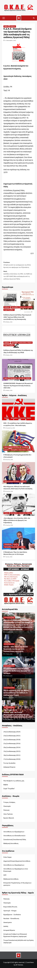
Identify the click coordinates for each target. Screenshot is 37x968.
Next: (17, 275)
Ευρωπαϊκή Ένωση (10, 907)
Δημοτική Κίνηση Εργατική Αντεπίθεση (16, 861)
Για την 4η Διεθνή (9, 763)
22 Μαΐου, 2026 (8, 390)
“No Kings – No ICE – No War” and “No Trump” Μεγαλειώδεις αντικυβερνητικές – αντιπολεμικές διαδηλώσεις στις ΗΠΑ (17, 713)
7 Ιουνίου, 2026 (8, 557)
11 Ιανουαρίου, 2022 (10, 40)
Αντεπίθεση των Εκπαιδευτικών (14, 835)
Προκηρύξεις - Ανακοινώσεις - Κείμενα (22, 307)
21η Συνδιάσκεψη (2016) (11, 743)
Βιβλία (6, 26)
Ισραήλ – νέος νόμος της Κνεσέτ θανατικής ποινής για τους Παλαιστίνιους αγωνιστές (15, 649)
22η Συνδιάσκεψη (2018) (11, 739)
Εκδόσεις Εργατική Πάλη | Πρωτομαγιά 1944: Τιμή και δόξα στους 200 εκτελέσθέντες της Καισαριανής (17, 317)
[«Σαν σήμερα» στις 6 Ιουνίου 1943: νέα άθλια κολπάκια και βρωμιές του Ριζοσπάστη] (18, 505)
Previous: (17, 264)
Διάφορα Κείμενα (9, 767)
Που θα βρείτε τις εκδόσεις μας (13, 781)
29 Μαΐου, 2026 (8, 322)
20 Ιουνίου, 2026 (9, 491)
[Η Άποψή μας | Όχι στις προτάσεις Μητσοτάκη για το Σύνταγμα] (18, 538)
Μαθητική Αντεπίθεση (10, 843)
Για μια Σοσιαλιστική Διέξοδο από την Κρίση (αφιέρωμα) (18, 941)
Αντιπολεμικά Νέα (9, 617)
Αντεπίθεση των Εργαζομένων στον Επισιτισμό (15, 870)
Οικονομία (7, 806)
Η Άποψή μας (24, 447)
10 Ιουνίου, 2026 (9, 525)
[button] (3, 18)
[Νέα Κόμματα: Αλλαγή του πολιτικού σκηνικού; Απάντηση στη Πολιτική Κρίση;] (18, 473)
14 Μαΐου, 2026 (8, 676)
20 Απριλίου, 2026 (9, 698)
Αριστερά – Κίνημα (9, 910)
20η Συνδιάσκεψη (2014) (11, 747)
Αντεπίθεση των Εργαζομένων (13, 831)
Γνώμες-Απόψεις (9, 802)
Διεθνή (5, 926)
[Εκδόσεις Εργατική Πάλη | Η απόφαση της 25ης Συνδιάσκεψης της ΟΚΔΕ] (18, 337)
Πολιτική (6, 810)
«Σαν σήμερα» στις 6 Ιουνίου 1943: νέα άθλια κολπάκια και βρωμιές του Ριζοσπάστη (16, 520)
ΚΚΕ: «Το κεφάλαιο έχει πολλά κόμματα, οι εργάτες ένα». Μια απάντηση (17, 424)
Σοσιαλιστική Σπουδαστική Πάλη (14, 839)
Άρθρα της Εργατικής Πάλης (11, 447)
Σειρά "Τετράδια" (9, 310)
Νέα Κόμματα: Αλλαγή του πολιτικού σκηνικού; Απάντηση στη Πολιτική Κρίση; (17, 487)
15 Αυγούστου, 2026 (10, 428)
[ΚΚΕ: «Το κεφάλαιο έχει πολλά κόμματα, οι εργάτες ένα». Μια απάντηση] (18, 410)
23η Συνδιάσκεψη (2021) (11, 735)
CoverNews (30, 962)
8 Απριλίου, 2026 (9, 720)
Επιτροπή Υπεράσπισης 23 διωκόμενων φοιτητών (17, 884)
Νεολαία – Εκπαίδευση (11, 918)
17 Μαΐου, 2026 (8, 654)
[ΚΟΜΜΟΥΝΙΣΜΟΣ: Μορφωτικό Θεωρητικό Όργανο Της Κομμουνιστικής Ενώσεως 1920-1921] (18, 370)
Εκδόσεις (12, 26)
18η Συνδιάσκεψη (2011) (11, 755)
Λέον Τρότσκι (8, 814)
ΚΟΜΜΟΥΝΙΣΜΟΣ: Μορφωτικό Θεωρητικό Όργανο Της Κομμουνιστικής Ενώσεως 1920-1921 (18, 385)
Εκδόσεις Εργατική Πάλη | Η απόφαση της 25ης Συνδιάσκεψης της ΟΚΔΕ (18, 351)
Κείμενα (6, 418)
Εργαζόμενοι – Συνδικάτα (12, 914)
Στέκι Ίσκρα (7, 857)
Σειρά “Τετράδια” (9, 788)
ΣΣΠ (4, 875)
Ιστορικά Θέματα (9, 930)
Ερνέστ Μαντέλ (8, 818)
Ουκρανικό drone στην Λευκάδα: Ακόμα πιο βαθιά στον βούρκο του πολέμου (16, 670)
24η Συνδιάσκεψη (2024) (11, 732)
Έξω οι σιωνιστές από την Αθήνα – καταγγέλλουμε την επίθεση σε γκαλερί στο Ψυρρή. (16, 692)
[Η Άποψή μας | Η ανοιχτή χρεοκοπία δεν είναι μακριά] (18, 441)
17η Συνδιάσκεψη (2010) (11, 759)
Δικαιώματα (7, 922)
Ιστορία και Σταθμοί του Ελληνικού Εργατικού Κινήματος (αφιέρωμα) (15, 935)
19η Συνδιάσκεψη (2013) (11, 751)
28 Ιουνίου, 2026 (9, 459)
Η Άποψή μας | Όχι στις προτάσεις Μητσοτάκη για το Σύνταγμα (15, 553)
